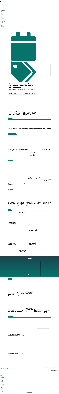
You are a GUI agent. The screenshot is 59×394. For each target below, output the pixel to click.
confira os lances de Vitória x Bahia (37, 203)
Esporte (2, 14)
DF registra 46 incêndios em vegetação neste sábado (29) (12, 129)
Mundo (2, 25)
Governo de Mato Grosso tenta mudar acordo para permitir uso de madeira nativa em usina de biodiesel (12, 223)
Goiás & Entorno (3, 21)
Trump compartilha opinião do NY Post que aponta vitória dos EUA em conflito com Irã (38, 311)
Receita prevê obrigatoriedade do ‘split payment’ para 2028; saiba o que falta (14, 335)
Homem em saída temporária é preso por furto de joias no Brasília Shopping (15, 93)
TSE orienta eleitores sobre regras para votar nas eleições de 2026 (39, 177)
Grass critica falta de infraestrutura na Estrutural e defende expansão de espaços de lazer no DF (29, 93)
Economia (2, 17)
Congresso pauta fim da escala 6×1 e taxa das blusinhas (31, 178)
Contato (58, 367)
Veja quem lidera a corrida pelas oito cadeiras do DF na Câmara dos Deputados (21, 85)
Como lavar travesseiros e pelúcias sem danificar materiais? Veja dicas (33, 243)
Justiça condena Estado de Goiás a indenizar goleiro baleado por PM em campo (23, 150)
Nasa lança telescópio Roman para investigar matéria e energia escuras (23, 213)
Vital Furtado (29, 274)
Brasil (2, 15)
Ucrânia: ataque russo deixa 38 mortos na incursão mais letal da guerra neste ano (20, 310)
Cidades (2, 20)
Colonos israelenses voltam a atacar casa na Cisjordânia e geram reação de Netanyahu (29, 309)
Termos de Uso (51, 367)
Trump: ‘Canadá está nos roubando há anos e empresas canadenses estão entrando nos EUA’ (12, 294)
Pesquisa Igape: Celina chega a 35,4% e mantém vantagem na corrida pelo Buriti (29, 113)
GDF (1, 11)
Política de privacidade (46, 367)
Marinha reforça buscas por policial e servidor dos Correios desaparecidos (46, 150)
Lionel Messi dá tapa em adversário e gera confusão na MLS (47, 203)
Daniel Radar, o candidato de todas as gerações (47, 179)
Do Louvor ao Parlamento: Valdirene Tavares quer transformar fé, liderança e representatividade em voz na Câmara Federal (34, 154)
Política (2, 13)
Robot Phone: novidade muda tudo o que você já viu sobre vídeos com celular (33, 230)
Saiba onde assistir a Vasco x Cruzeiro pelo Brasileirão (11, 203)
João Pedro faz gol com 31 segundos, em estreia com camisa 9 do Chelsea (29, 203)
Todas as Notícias (3, 10)
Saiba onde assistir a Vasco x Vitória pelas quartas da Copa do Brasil (20, 203)
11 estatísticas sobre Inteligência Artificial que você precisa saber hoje (12, 243)
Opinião (2, 24)
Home (3, 9)
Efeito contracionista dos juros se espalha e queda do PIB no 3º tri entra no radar (28, 334)
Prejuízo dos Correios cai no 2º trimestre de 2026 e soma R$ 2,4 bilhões (27, 353)
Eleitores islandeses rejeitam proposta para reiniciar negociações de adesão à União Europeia (12, 310)
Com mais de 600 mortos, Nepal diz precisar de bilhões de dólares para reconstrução (46, 311)
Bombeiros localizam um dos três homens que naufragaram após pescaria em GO (13, 150)
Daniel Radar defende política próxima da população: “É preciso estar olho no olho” (46, 129)
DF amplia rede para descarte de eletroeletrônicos (35, 129)
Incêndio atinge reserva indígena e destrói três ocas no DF (24, 129)
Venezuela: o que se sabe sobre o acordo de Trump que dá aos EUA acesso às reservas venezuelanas (20, 293)
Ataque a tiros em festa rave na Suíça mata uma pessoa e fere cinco (29, 292)
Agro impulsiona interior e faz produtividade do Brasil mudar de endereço (13, 354)
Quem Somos (55, 367)
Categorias (58, 370)
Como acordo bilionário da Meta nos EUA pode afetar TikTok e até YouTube (23, 250)
